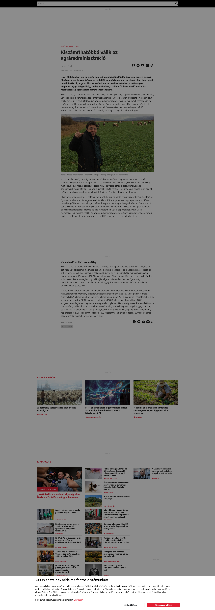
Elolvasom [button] (78, 600)
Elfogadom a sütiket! (163, 605)
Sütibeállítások (130, 605)
